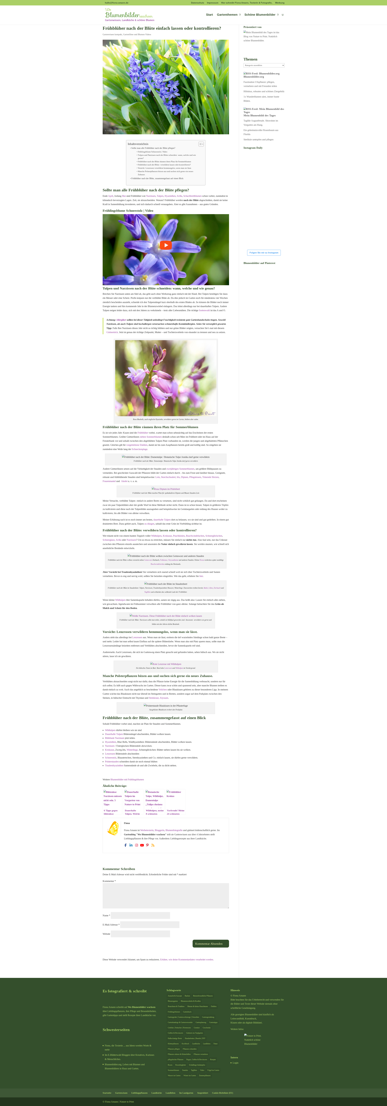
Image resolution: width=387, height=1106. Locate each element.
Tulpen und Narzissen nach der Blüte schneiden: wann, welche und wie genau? (167, 156)
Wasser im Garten (174, 1075)
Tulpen (160, 196)
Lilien (211, 588)
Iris (178, 477)
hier (201, 576)
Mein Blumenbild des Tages (260, 115)
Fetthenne (163, 560)
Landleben (206, 1044)
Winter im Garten (190, 1075)
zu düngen (149, 523)
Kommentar (109, 881)
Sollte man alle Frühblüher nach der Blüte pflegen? (153, 148)
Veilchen (163, 689)
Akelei (124, 481)
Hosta (202, 560)
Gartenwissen (121, 1093)
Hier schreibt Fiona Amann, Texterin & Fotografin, (246, 3)
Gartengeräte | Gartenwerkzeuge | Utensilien (183, 1017)
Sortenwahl (204, 310)
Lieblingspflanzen (139, 1093)
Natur (215, 1044)
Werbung (280, 3)
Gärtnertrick (112, 332)
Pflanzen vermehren (201, 1054)
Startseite (107, 1093)
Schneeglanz (109, 540)
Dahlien (213, 1006)
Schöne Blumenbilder (259, 15)
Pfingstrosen (195, 477)
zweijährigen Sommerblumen (180, 469)
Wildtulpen (156, 536)
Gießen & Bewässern (175, 1033)
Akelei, (205, 588)
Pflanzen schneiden (190, 1049)
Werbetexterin (147, 830)
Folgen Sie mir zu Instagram (264, 252)
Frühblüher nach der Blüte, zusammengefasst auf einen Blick (157, 178)
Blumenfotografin (174, 830)
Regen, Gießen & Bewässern (196, 1059)
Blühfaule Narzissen (114, 738)
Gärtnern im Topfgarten (194, 1033)
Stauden (185, 1070)
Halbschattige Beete (175, 1038)
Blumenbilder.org (254, 76)
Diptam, (185, 477)
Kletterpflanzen (173, 1044)
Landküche (196, 1044)
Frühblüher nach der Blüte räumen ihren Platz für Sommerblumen (164, 161)
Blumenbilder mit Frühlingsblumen (127, 779)
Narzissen (151, 196)
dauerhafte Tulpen (162, 519)
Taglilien (147, 592)
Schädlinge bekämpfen (197, 1065)
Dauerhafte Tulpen (114, 734)
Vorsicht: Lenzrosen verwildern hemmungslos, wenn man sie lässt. (165, 168)
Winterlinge (132, 750)
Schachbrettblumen (192, 196)
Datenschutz (197, 3)
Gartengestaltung (208, 1017)
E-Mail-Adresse (111, 924)
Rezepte (213, 1059)
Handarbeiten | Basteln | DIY (195, 1038)
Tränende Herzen (210, 477)
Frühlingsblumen (174, 1012)
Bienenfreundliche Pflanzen (203, 996)
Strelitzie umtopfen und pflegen (258, 139)
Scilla (179, 196)
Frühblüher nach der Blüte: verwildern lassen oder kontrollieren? (164, 165)
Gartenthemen (227, 15)
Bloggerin (159, 830)
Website (106, 934)
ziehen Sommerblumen (151, 437)
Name (106, 915)
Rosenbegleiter (180, 1065)
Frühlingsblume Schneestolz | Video (152, 152)
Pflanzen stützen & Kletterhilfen (179, 1054)
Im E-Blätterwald (113, 1055)
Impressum (212, 3)
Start (209, 15)
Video (202, 1070)
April (110, 196)
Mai (124, 196)
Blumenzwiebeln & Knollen (191, 1001)
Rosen (170, 1065)
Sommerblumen (173, 1070)
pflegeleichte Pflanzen (175, 1059)
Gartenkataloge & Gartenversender (180, 1022)
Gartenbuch (187, 1012)
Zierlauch (217, 588)
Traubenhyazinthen (114, 765)
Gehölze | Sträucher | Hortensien (179, 1028)
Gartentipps (213, 1022)
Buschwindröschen (195, 536)
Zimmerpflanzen (205, 1075)
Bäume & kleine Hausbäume (197, 1006)
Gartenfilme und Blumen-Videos (137, 34)
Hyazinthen (170, 196)
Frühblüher (143, 432)
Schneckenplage (139, 449)
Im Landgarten (186, 1093)
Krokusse (167, 536)
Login (235, 1062)
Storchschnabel (168, 477)
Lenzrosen (137, 637)
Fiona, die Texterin (114, 1045)
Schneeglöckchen (213, 536)
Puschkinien (179, 536)
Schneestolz (110, 757)
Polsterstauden (112, 761)
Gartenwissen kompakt (112, 34)
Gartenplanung (201, 1022)
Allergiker (121, 320)
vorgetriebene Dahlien (136, 445)
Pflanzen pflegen (174, 1049)
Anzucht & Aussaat (175, 996)
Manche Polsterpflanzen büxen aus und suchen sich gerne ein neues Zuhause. (165, 173)
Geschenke (207, 1028)
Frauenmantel (109, 481)
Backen (187, 996)
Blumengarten (173, 1001)
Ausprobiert (202, 1093)
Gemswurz (148, 560)
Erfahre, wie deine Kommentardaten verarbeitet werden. (187, 959)
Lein (157, 477)
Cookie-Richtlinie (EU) (222, 1093)
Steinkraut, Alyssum (158, 698)
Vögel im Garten (213, 1070)
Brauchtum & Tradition (176, 1006)
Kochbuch (185, 1044)
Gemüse (197, 1028)
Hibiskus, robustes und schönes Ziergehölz (264, 91)
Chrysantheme (173, 560)
